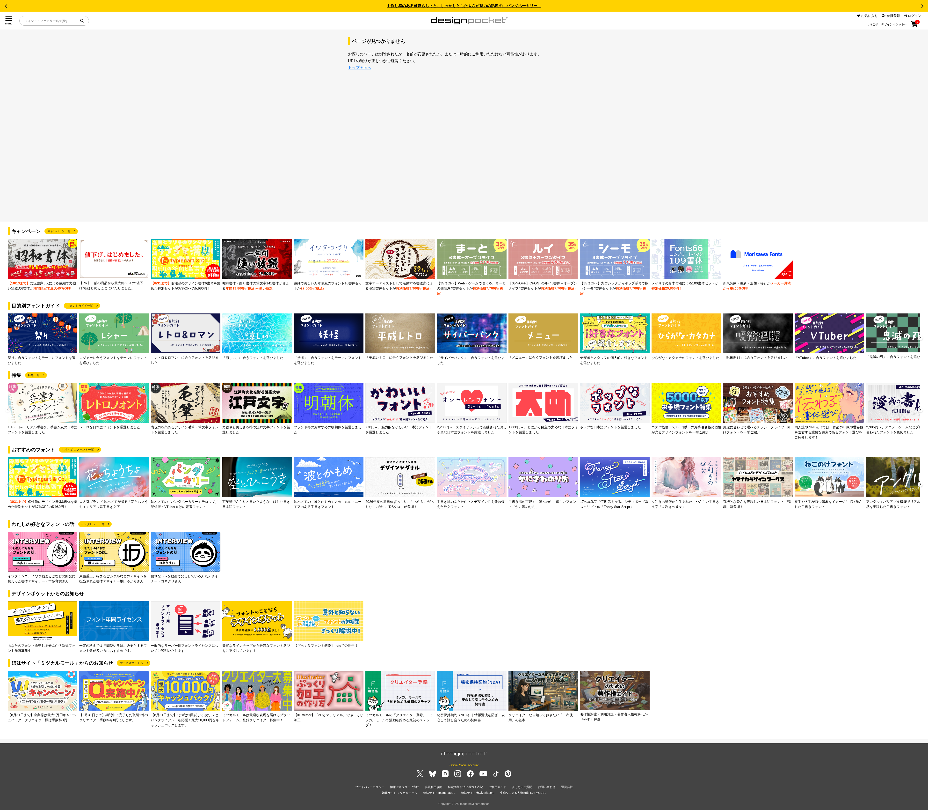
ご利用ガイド (497, 787)
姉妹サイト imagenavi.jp (439, 793)
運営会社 (567, 787)
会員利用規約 (433, 787)
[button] (6, 6)
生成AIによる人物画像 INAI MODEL (523, 793)
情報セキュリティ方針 (404, 787)
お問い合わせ (546, 787)
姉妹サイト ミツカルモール (399, 793)
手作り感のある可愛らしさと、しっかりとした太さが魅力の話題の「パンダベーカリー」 (464, 6)
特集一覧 (34, 375)
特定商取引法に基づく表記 (465, 787)
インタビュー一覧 (92, 524)
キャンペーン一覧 (59, 231)
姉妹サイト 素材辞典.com (477, 793)
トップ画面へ (359, 68)
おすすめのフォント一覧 (78, 449)
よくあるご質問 (522, 787)
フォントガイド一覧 (80, 305)
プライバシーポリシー (369, 787)
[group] (42, 265)
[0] (914, 26)
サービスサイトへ (131, 663)
